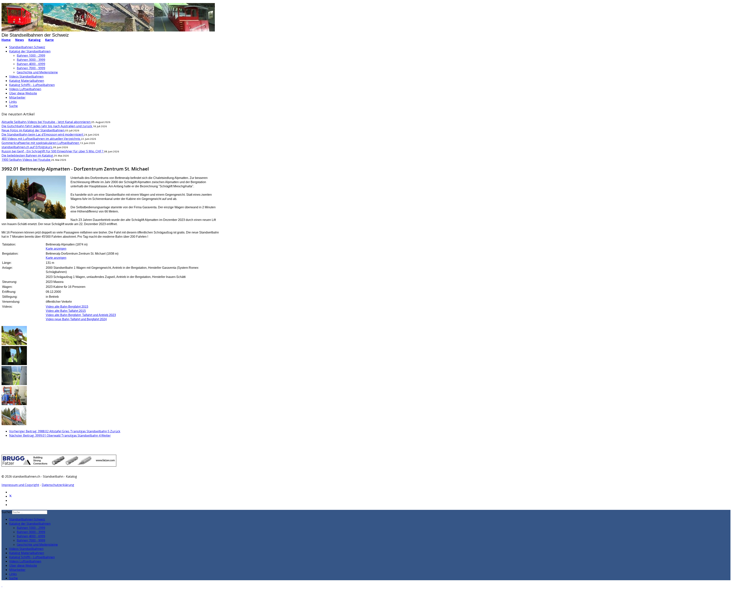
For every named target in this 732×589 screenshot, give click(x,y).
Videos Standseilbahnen (26, 76)
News (19, 40)
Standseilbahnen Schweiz (27, 47)
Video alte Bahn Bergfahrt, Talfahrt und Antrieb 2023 (81, 315)
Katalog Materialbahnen (26, 81)
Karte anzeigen (56, 248)
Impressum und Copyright (20, 485)
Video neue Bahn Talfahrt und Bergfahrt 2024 (76, 319)
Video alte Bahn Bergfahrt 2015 (67, 306)
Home (6, 40)
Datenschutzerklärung (58, 485)
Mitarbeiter (17, 97)
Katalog (34, 40)
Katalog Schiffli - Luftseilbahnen (32, 85)
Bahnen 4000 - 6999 (31, 64)
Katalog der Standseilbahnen (30, 51)
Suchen (7, 512)
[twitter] (10, 496)
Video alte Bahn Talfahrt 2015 (66, 310)
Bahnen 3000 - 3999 (31, 60)
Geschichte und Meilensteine (37, 72)
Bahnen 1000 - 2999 (31, 55)
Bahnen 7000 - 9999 (31, 68)
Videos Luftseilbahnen (25, 89)
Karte (49, 40)
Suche (13, 106)
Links (13, 102)
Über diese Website (23, 93)
